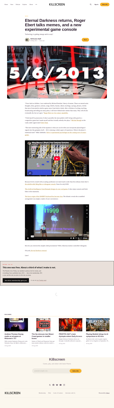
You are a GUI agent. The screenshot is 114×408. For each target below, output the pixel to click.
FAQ (49, 393)
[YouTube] (60, 385)
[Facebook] (53, 385)
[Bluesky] (57, 385)
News (26, 16)
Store (11, 4)
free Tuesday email (41, 280)
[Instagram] (64, 385)
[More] (36, 4)
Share (85, 39)
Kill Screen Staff (35, 39)
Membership (42, 393)
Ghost (107, 393)
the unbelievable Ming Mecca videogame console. (40, 184)
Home (6, 4)
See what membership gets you (16, 280)
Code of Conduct (58, 393)
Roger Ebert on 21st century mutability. (56, 113)
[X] (50, 385)
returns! (38, 250)
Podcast (18, 4)
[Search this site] (90, 4)
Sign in (96, 4)
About (31, 4)
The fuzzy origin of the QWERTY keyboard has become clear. (44, 196)
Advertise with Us (70, 393)
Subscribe (104, 4)
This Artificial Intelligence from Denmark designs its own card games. (46, 189)
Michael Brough (76, 120)
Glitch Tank (44, 123)
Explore (25, 4)
